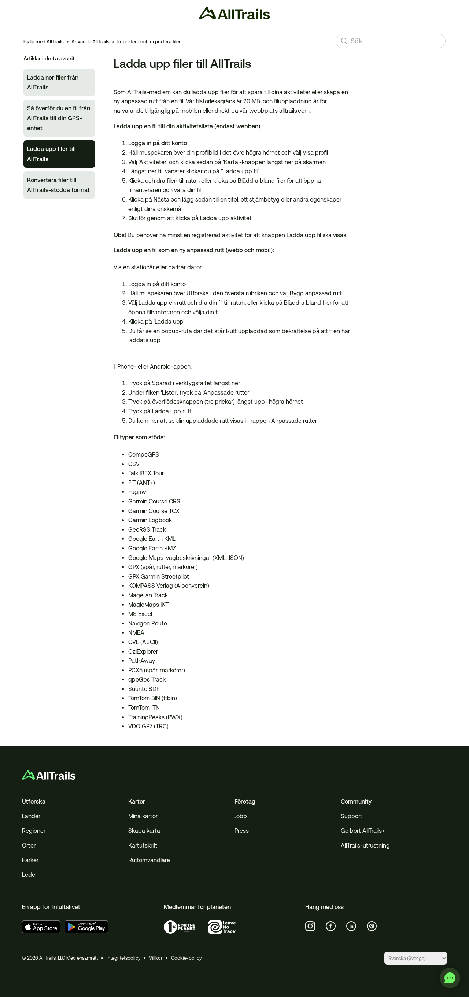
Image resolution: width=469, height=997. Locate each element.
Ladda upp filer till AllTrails (51, 153)
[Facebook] (331, 926)
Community (356, 801)
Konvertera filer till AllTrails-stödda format (58, 185)
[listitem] (232, 344)
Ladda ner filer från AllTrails (52, 82)
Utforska (33, 801)
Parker (30, 860)
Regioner (33, 830)
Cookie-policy (186, 958)
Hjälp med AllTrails (43, 41)
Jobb (240, 816)
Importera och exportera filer (149, 41)
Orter (29, 845)
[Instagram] (310, 926)
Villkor (155, 958)
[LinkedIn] (351, 926)
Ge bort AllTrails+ (363, 830)
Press (241, 830)
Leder (29, 874)
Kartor (136, 801)
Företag (244, 801)
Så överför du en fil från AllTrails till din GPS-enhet (58, 118)
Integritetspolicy (123, 958)
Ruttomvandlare (149, 860)
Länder (31, 816)
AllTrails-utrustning (365, 845)
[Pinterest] (372, 926)
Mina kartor (143, 816)
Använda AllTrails (90, 41)
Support (351, 816)
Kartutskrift (142, 845)
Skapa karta (144, 830)
